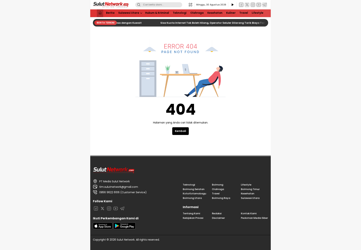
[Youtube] (258, 4)
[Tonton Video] (232, 5)
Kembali (180, 131)
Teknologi (180, 13)
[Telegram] (264, 4)
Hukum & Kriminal (157, 13)
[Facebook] (241, 4)
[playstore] (124, 228)
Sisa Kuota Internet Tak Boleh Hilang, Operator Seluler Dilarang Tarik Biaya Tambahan (214, 23)
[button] (191, 4)
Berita (110, 13)
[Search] (138, 4)
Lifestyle (257, 13)
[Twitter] (247, 4)
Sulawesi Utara (128, 13)
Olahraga (197, 13)
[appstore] (102, 228)
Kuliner (231, 13)
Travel (243, 13)
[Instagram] (253, 4)
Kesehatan (214, 13)
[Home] (100, 13)
